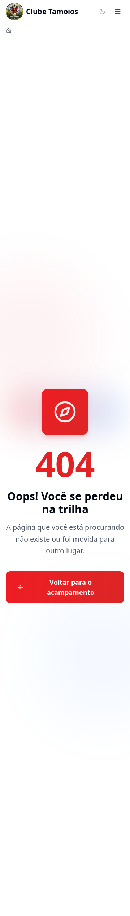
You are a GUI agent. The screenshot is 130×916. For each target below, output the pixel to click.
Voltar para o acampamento (70, 587)
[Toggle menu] (117, 11)
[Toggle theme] (102, 11)
